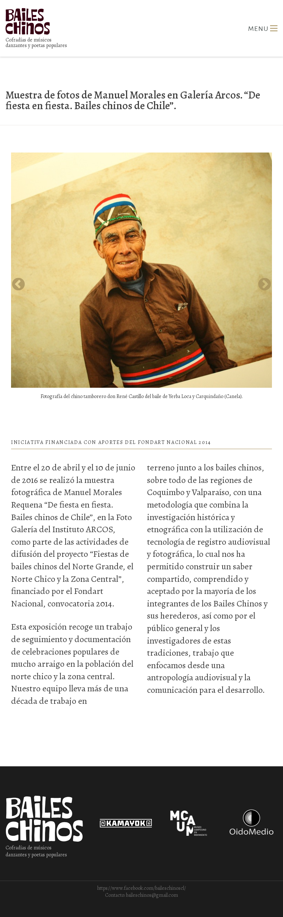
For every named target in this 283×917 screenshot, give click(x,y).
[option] (141, 278)
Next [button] (264, 284)
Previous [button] (18, 284)
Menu (273, 28)
